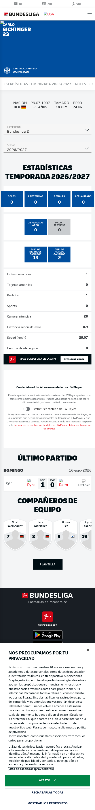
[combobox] (47, 131)
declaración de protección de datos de (40, 425)
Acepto (44, 780)
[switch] (26, 409)
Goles (80, 83)
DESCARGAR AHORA (74, 359)
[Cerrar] (88, 650)
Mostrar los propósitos (47, 803)
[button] (89, 14)
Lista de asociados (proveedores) (31, 769)
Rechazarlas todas (47, 792)
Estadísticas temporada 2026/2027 (37, 83)
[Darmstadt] (7, 69)
